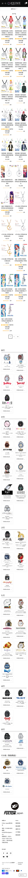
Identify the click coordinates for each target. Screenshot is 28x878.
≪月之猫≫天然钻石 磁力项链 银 (21, 207)
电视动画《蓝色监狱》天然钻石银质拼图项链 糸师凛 (21, 96)
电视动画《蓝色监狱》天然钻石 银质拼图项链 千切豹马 (21, 125)
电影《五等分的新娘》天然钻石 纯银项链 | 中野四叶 (7, 291)
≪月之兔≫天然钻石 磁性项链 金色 (7, 235)
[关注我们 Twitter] (7, 853)
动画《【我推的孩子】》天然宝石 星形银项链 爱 (7, 207)
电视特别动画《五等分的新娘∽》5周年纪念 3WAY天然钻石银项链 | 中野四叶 (7, 65)
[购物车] (25, 3)
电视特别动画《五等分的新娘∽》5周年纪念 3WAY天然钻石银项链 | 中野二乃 (21, 65)
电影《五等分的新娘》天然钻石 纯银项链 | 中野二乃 (7, 321)
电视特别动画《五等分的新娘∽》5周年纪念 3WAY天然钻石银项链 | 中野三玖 (21, 33)
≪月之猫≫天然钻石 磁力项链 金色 (7, 260)
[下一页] (18, 336)
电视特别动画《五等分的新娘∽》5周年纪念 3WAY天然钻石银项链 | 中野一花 (7, 97)
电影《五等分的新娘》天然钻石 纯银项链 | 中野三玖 (21, 291)
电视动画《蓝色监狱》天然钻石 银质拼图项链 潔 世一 (21, 155)
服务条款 (18, 835)
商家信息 (18, 823)
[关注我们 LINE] (7, 857)
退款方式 (18, 829)
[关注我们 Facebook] (3, 853)
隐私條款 (18, 826)
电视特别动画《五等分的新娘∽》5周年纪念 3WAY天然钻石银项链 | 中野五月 (7, 33)
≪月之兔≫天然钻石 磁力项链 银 (21, 235)
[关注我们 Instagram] (10, 853)
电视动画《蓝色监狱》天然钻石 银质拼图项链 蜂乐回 (7, 155)
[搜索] (5, 3)
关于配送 (18, 832)
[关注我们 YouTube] (3, 857)
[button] (22, 875)
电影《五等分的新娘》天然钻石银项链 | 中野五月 (21, 260)
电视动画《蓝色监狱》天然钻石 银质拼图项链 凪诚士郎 (7, 125)
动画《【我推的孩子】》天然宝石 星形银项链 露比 (21, 181)
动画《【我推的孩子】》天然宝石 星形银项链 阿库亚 (7, 181)
